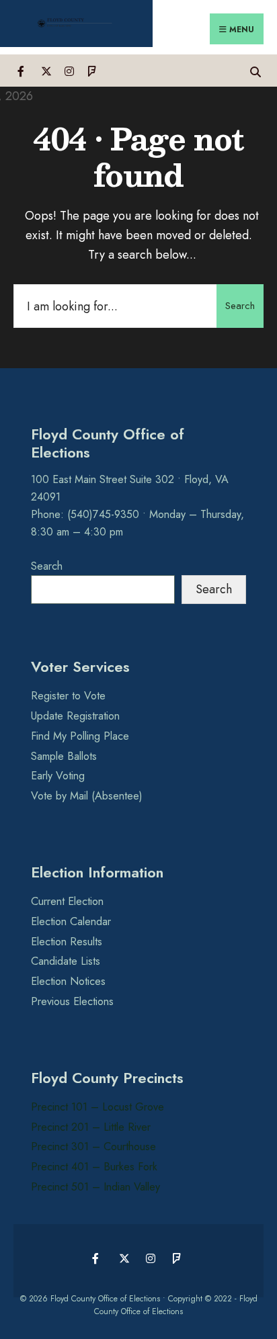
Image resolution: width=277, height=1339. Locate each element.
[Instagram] (69, 70)
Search (240, 305)
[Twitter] (45, 70)
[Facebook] (22, 70)
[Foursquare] (92, 70)
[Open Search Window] (255, 70)
